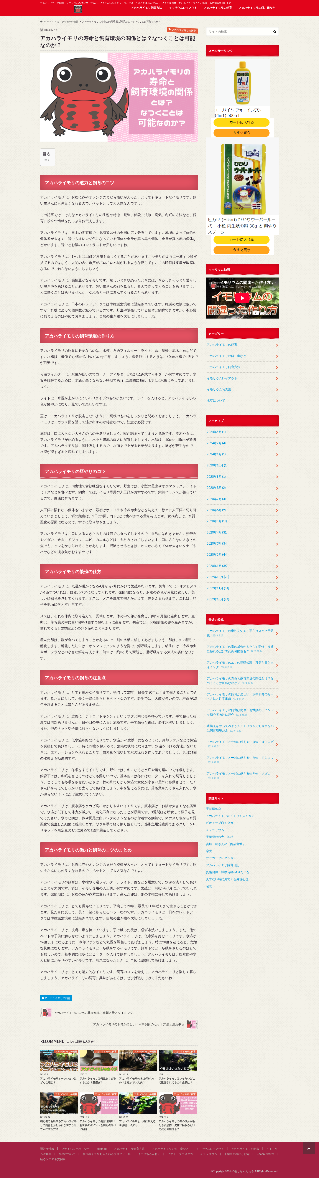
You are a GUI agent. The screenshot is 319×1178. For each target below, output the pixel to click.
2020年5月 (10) (217, 521)
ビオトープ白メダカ (219, 822)
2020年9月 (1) (216, 476)
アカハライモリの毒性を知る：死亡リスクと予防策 (240, 633)
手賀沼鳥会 (213, 809)
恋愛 (209, 851)
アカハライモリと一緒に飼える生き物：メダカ (239, 776)
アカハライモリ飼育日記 (222, 865)
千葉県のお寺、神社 (219, 837)
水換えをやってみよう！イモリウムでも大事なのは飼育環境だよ (240, 728)
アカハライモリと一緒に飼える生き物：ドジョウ (240, 760)
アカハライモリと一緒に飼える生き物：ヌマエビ (240, 744)
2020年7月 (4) (216, 499)
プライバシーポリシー (75, 1148)
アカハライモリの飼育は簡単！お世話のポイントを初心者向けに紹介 (240, 712)
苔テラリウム (215, 830)
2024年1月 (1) (216, 454)
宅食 (209, 886)
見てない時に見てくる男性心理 (227, 879)
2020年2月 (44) (217, 554)
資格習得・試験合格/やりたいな (228, 872)
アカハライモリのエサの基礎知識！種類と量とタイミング (240, 665)
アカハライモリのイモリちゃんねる (230, 816)
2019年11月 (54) (218, 588)
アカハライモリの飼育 (218, 7)
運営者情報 (47, 1148)
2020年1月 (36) (217, 566)
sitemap (102, 1148)
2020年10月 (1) (217, 465)
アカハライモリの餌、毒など (257, 7)
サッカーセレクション (221, 858)
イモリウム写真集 (219, 389)
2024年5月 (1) (216, 432)
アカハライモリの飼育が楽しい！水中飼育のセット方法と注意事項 (240, 696)
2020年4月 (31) (217, 532)
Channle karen (266, 1154)
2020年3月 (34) (217, 543)
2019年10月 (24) (218, 599)
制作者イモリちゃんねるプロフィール (107, 1154)
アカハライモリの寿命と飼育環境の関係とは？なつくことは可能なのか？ (240, 680)
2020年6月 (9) (216, 510)
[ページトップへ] (309, 1148)
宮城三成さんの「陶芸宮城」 (225, 844)
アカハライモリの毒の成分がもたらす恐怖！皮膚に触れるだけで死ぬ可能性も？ (240, 649)
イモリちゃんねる (149, 1154)
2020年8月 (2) (216, 487)
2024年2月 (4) (216, 443)
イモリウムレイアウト (183, 7)
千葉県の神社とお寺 (237, 1154)
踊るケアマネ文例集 (53, 1159)
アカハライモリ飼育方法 (146, 7)
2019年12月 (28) (218, 577)
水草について (216, 400)
